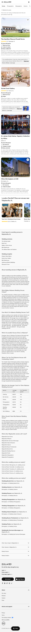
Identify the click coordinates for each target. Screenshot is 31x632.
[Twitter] (7, 583)
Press (3, 600)
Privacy (3, 612)
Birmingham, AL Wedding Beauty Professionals (12, 520)
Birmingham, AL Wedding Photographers (11, 501)
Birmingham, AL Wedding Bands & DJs (10, 483)
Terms (3, 615)
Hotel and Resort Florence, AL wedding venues (12, 473)
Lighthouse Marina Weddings (8, 262)
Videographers (18, 6)
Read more (26, 61)
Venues (3, 6)
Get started (7, 579)
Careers (3, 598)
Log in (3, 570)
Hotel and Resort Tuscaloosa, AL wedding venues (13, 469)
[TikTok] (11, 583)
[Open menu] (2, 2)
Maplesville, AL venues (6, 9)
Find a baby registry (6, 574)
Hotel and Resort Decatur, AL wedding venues (12, 471)
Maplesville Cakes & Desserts (8, 442)
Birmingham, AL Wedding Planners (9, 495)
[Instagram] (9, 583)
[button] (28, 19)
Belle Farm (4, 243)
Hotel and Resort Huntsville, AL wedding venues (13, 467)
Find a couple (5, 572)
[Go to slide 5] (17, 36)
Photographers (10, 6)
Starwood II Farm (6, 264)
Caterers (25, 6)
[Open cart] (29, 2)
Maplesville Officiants (6, 438)
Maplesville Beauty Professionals (9, 446)
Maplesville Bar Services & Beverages (10, 440)
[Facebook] (2, 583)
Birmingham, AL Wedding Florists (9, 526)
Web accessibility (5, 619)
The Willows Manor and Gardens (9, 249)
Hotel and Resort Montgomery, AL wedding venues (13, 464)
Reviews (3, 595)
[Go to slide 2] (14, 36)
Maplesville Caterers (6, 444)
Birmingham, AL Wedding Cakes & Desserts (11, 514)
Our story (4, 593)
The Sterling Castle (6, 241)
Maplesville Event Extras (7, 436)
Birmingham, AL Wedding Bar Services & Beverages (13, 534)
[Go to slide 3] (15, 36)
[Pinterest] (4, 583)
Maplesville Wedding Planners (8, 451)
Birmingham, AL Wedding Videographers (11, 507)
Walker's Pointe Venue (7, 245)
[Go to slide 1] (13, 36)
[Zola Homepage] (7, 2)
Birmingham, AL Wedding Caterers (10, 489)
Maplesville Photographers (8, 457)
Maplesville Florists (6, 453)
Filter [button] (16, 628)
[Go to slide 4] (16, 36)
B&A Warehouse (5, 247)
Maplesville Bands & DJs (7, 448)
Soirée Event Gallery (6, 258)
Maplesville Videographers (8, 455)
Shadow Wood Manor (7, 256)
